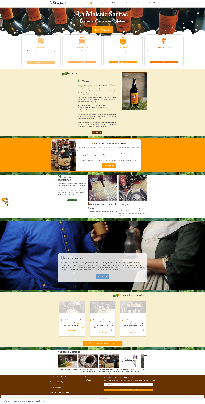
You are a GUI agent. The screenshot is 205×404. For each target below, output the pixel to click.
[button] (102, 29)
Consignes (124, 204)
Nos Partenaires (124, 3)
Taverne (108, 3)
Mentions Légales (55, 387)
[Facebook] (87, 380)
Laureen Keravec (64, 392)
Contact (144, 3)
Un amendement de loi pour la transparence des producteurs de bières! (109, 371)
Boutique (101, 3)
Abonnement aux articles (128, 389)
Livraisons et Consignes (57, 382)
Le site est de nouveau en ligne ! (67, 369)
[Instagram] (90, 380)
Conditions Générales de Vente (59, 377)
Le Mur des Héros (135, 3)
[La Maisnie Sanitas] (58, 3)
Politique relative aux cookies (37, 401)
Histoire (114, 3)
